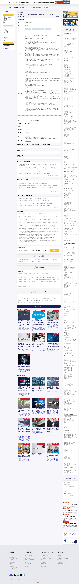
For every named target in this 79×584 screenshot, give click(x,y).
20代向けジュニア (28, 564)
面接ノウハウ (11, 560)
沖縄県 (25, 286)
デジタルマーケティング (68, 376)
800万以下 (5, 29)
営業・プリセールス (69, 355)
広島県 (50, 281)
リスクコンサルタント (68, 220)
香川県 (25, 284)
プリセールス (66, 359)
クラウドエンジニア (67, 393)
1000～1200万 (6, 31)
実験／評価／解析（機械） (68, 443)
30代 (7, 19)
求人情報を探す (15, 7)
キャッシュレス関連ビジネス (70, 149)
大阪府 (42, 273)
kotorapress (43, 563)
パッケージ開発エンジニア (68, 384)
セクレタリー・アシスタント (69, 282)
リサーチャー (66, 236)
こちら (7, 48)
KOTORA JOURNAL (45, 564)
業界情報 (10, 564)
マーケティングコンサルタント (69, 228)
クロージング (37, 302)
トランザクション (21, 302)
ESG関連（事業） (68, 255)
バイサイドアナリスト (68, 73)
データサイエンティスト (68, 408)
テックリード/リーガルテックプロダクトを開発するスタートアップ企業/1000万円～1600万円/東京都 (37, 167)
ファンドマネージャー (68, 71)
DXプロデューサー (67, 332)
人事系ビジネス (68, 293)
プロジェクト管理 (68, 350)
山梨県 (20, 279)
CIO (64, 346)
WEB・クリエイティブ (69, 372)
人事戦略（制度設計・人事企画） (69, 295)
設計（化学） (66, 452)
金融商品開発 (66, 123)
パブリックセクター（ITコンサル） (70, 169)
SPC (42, 300)
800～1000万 (6, 30)
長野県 (29, 279)
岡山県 (46, 281)
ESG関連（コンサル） (69, 171)
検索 (54, 250)
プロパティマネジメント (68, 83)
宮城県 (33, 277)
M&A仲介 (65, 216)
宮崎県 (53, 284)
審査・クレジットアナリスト (69, 130)
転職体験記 (11, 563)
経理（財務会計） (67, 265)
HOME (10, 7)
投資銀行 (38, 300)
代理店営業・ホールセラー (68, 112)
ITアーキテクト (66, 196)
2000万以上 (5, 37)
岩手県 (29, 277)
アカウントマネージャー (68, 360)
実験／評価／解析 (68, 440)
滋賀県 (25, 281)
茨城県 (49, 277)
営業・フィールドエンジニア (70, 467)
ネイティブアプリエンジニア (69, 394)
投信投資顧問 (67, 69)
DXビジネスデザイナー (68, 333)
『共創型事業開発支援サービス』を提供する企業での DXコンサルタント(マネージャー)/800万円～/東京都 (38, 185)
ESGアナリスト (66, 45)
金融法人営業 (66, 134)
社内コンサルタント (67, 347)
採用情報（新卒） (60, 563)
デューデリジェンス (32, 300)
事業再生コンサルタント (68, 188)
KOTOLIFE (43, 562)
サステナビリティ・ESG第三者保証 (70, 175)
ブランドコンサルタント (68, 229)
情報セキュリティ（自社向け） (69, 307)
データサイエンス (68, 406)
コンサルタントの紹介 (13, 559)
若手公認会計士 (28, 563)
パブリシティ (60, 560)
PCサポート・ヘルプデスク (68, 369)
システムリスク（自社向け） (69, 308)
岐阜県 (45, 279)
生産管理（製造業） (67, 457)
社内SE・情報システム (69, 365)
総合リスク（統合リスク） (68, 97)
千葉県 (34, 273)
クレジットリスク (67, 98)
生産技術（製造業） (67, 458)
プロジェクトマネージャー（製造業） (70, 464)
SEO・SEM (66, 379)
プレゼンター (66, 74)
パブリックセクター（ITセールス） (70, 328)
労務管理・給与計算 (67, 298)
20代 (4, 19)
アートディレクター (67, 419)
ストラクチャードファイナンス (69, 57)
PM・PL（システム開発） (68, 352)
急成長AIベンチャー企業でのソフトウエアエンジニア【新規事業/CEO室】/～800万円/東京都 (35, 203)
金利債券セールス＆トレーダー (69, 120)
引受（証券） (66, 145)
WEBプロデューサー (67, 375)
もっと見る (56, 243)
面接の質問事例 (12, 562)
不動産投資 (44, 298)
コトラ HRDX (43, 560)
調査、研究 (66, 233)
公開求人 (5, 17)
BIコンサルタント (67, 195)
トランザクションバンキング (69, 129)
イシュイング (66, 151)
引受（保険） (66, 110)
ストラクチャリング (22, 298)
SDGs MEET (43, 566)
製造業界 (26, 562)
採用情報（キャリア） (61, 562)
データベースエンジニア (68, 395)
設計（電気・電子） (67, 450)
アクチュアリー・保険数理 (68, 106)
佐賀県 (37, 284)
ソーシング (38, 298)
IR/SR (65, 275)
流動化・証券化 (66, 58)
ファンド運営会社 (53, 259)
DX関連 (66, 330)
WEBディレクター (67, 378)
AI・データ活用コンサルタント (69, 198)
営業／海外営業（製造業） (68, 472)
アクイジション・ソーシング (69, 81)
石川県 (37, 279)
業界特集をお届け (28, 555)
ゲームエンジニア (67, 402)
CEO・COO (66, 313)
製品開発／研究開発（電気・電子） (70, 434)
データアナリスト (67, 410)
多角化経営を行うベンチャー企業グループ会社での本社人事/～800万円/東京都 (33, 183)
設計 (66, 449)
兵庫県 (58, 279)
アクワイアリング (67, 150)
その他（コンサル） (69, 238)
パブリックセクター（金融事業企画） (70, 38)
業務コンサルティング (69, 183)
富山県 (33, 279)
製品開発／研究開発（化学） (69, 436)
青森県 (25, 277)
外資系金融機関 (28, 259)
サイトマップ (57, 579)
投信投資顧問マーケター (68, 76)
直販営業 (65, 113)
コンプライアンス (67, 306)
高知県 (33, 284)
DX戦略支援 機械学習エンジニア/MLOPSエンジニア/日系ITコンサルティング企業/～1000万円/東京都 (37, 171)
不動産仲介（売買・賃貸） (68, 91)
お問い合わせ (13, 579)
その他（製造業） (67, 465)
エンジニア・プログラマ (70, 383)
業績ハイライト (60, 559)
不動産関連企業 (21, 261)
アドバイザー (20, 300)
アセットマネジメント (68, 82)
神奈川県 (25, 273)
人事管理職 (66, 294)
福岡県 (46, 273)
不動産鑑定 (66, 84)
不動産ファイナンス (67, 80)
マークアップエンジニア (68, 374)
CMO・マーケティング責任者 (69, 278)
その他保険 (66, 114)
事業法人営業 (66, 135)
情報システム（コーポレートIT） (69, 367)
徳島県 (20, 284)
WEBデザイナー (67, 377)
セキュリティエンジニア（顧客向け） (70, 401)
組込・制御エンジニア (68, 403)
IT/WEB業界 (27, 560)
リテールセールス (67, 137)
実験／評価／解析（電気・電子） (69, 442)
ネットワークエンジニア (68, 399)
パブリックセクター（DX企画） (69, 325)
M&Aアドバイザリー (67, 215)
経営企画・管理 (68, 343)
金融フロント (67, 132)
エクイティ (46, 300)
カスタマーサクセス (67, 363)
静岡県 (49, 279)
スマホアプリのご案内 (13, 567)
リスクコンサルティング (70, 218)
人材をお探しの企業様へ (63, 0)
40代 (9, 19)
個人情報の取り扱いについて (23, 579)
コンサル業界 (27, 558)
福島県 (45, 277)
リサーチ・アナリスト (68, 122)
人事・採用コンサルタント (68, 203)
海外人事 (65, 299)
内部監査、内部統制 (67, 302)
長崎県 (41, 284)
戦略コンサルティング (69, 179)
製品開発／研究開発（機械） (69, 435)
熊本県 (45, 284)
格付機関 (65, 157)
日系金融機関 (21, 259)
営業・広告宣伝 (68, 416)
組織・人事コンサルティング (70, 200)
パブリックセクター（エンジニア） (70, 327)
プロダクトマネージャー (68, 288)
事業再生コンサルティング (70, 186)
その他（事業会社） (67, 291)
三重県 (53, 279)
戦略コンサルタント (67, 181)
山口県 (54, 281)
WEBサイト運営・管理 (68, 370)
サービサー (66, 156)
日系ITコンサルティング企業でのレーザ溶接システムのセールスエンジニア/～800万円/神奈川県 (36, 187)
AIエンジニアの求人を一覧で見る (52, 175)
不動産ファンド (66, 66)
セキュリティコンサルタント (69, 223)
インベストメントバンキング (70, 48)
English (69, 0)
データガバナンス (67, 409)
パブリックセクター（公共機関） (69, 253)
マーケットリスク (67, 99)
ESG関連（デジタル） (69, 337)
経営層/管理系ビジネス (29, 559)
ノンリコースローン (30, 302)
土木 (65, 92)
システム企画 (66, 348)
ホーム (10, 555)
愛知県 (38, 273)
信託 (65, 142)
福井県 (41, 279)
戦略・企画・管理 (68, 272)
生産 (66, 456)
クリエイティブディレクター (69, 420)
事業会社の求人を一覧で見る (53, 191)
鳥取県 (38, 281)
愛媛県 (29, 284)
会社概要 (59, 555)
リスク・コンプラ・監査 (70, 301)
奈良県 (29, 281)
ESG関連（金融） (68, 41)
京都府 (20, 281)
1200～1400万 (6, 32)
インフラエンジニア (67, 398)
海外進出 (67, 315)
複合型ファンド (66, 65)
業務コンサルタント (67, 184)
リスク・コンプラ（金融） (70, 95)
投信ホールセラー (67, 72)
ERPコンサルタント (67, 193)
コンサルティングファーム (31, 261)
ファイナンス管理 (68, 261)
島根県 (42, 281)
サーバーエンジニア (67, 400)
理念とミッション (60, 557)
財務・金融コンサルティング (70, 206)
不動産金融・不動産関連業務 (70, 78)
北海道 (20, 277)
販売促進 (65, 427)
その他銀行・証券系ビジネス (70, 141)
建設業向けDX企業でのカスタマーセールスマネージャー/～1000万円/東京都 (32, 198)
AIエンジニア (22, 7)
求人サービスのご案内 (13, 558)
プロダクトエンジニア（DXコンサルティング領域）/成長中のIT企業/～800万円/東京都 (34, 173)
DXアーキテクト (67, 334)
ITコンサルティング (69, 190)
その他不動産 (66, 93)
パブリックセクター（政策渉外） (69, 252)
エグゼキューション (31, 298)
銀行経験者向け (28, 566)
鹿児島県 (21, 286)
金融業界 (26, 557)
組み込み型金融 (66, 152)
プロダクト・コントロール (68, 268)
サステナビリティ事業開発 (68, 259)
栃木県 (53, 277)
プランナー (66, 421)
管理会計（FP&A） (67, 266)
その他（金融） (68, 155)
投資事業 (67, 60)
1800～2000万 (6, 36)
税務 (65, 269)
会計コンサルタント (67, 209)
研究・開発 (67, 432)
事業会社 (27, 132)
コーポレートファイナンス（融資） (70, 127)
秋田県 (37, 277)
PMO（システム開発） (68, 353)
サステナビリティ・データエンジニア (70, 339)
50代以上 (5, 20)
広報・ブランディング (68, 426)
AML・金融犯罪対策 (67, 103)
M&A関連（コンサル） (69, 213)
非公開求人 (9, 17)
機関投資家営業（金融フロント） (69, 138)
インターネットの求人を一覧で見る (52, 207)
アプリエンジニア (67, 404)
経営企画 (65, 274)
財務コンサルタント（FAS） (69, 208)
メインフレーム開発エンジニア (69, 385)
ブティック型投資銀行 (37, 259)
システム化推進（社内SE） (68, 368)
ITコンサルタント (67, 192)
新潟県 (25, 279)
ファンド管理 (66, 75)
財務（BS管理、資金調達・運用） (70, 267)
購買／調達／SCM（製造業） (69, 459)
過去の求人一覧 (12, 568)
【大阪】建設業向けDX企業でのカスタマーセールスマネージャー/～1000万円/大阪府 (34, 200)
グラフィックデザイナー (68, 418)
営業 (65, 422)
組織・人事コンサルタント (68, 202)
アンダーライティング (51, 298)
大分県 (49, 284)
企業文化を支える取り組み (62, 558)
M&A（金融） (66, 50)
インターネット (28, 140)
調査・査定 (66, 111)
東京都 (26, 113)
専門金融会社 (45, 259)
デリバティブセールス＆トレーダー (70, 121)
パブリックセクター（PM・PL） (69, 326)
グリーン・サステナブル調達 (69, 462)
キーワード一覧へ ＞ (38, 306)
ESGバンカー (66, 46)
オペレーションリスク (68, 100)
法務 (65, 305)
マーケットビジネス (69, 116)
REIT (26, 300)
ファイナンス (52, 300)
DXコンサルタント (67, 197)
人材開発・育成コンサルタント (69, 204)
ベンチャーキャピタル (68, 67)
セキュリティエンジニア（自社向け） (70, 309)
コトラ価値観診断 (44, 557)
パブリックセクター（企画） (70, 247)
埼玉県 (30, 273)
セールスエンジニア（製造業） (69, 469)
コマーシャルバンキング (70, 125)
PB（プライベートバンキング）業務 (70, 136)
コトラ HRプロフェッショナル (47, 555)
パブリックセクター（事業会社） (69, 248)
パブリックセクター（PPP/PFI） (69, 39)
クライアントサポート (68, 287)
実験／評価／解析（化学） (68, 444)
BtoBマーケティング (67, 277)
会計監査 (65, 270)
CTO (65, 345)
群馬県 (58, 277)
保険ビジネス (67, 105)
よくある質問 (11, 566)
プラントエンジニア (67, 463)
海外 (29, 286)
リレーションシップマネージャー (69, 128)
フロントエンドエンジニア (68, 386)
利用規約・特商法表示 (34, 579)
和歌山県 (33, 281)
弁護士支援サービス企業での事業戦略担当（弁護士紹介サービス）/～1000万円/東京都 (34, 205)
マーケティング (66, 276)
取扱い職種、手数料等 (44, 579)
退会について (64, 579)
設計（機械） (66, 451)
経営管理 (67, 311)
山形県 (41, 277)
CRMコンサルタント (67, 194)
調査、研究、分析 (68, 231)
